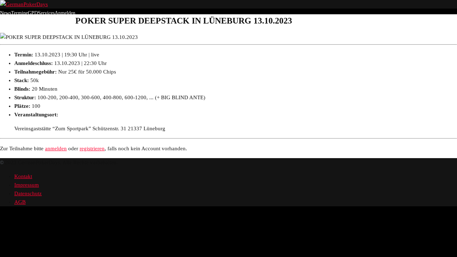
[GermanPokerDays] (24, 4)
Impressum (26, 185)
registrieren (92, 148)
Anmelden (65, 13)
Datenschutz (28, 193)
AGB (20, 202)
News (5, 13)
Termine (19, 13)
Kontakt (23, 176)
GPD (33, 13)
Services (46, 13)
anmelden (56, 148)
